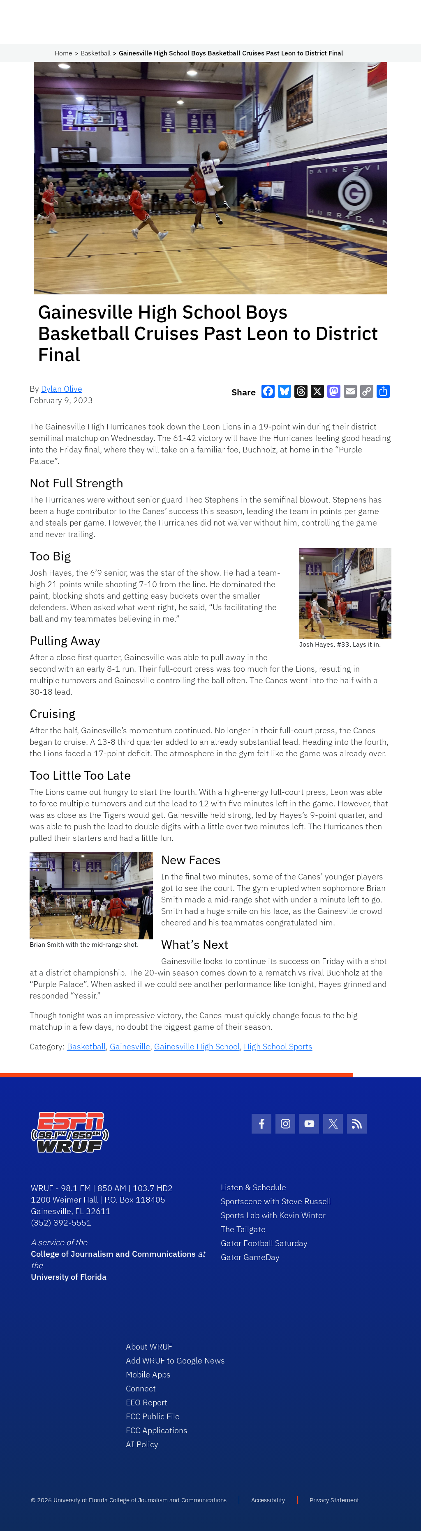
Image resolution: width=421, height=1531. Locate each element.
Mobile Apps (148, 1374)
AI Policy (142, 1444)
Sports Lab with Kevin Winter (273, 1215)
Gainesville (130, 1046)
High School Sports (278, 1046)
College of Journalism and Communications (113, 1253)
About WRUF (149, 1346)
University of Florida (68, 1276)
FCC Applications (156, 1430)
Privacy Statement (334, 1500)
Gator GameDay (250, 1256)
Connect (141, 1388)
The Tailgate (243, 1229)
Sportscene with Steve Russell (276, 1201)
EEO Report (146, 1402)
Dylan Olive (61, 388)
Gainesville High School (197, 1046)
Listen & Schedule (253, 1187)
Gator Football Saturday (264, 1243)
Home (63, 53)
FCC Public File (153, 1416)
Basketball (96, 53)
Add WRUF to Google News (175, 1360)
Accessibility (268, 1500)
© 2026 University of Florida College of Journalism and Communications (129, 1500)
